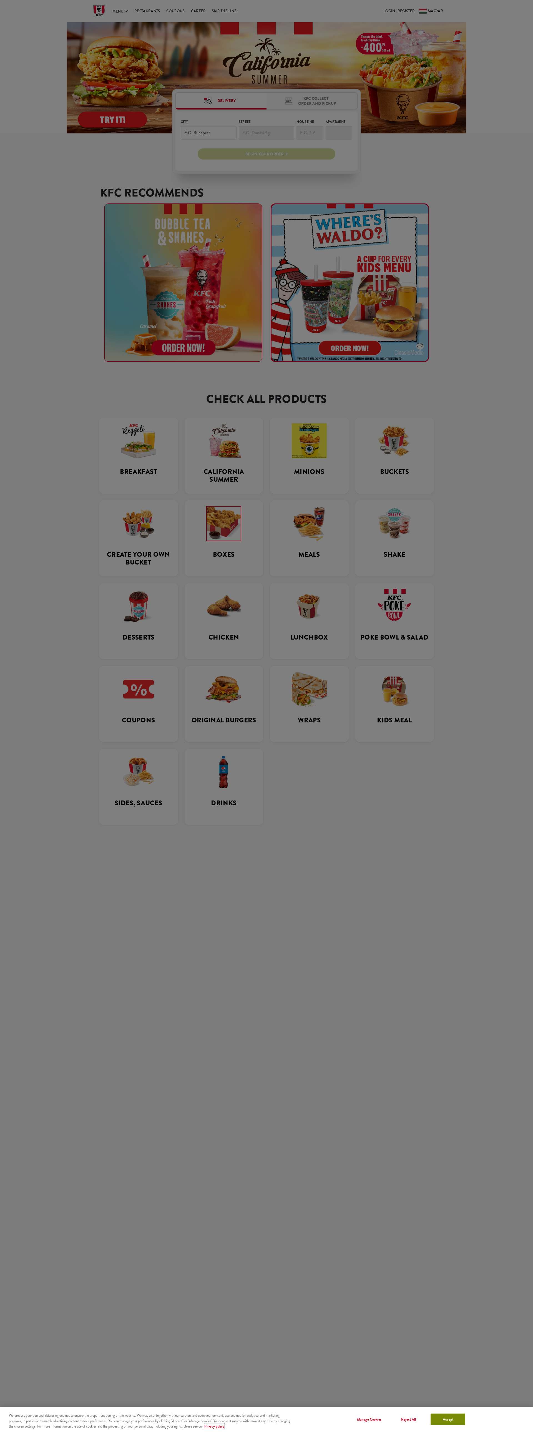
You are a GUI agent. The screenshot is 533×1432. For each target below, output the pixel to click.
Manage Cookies (369, 1419)
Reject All (408, 1419)
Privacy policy (214, 1426)
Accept (448, 1419)
